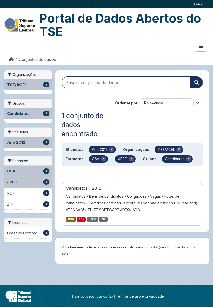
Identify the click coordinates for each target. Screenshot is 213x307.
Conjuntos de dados (37, 59)
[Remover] (111, 149)
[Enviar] (196, 82)
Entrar (199, 4)
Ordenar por (126, 103)
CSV (71, 219)
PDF (81, 219)
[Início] (11, 59)
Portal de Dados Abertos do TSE (120, 25)
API (155, 247)
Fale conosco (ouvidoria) (92, 296)
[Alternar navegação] (201, 48)
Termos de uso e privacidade (140, 296)
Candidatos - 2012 (83, 188)
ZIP (103, 219)
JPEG (92, 219)
